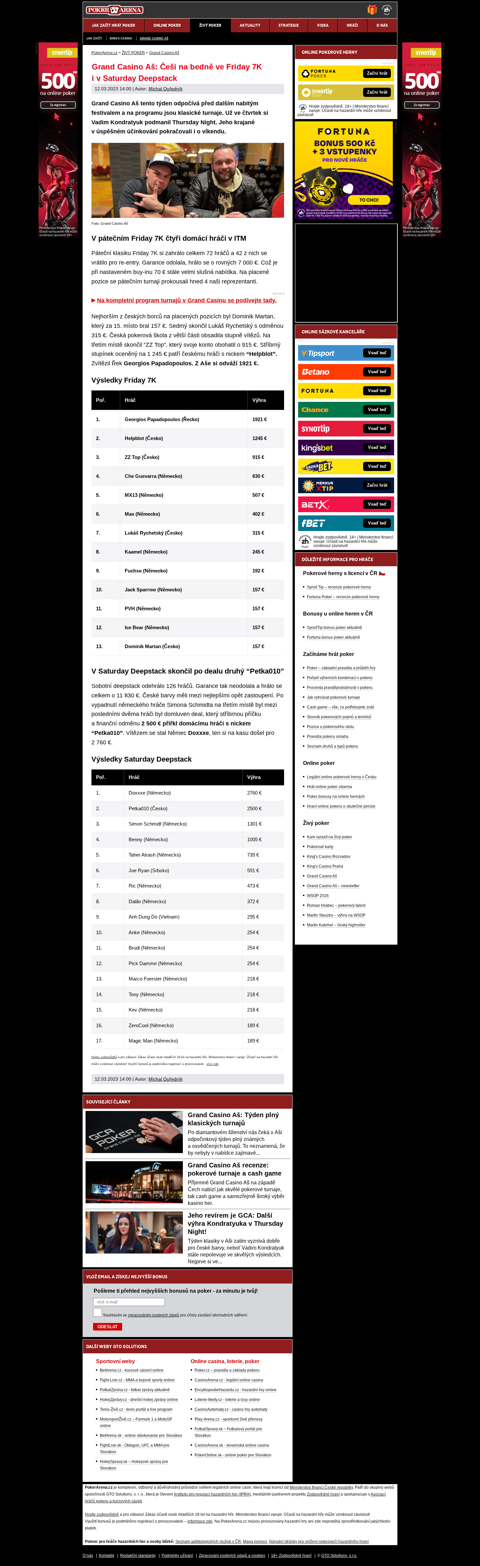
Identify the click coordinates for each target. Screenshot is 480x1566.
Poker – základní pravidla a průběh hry (341, 668)
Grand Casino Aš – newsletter (333, 886)
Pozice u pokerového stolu (330, 726)
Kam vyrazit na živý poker (329, 837)
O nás (88, 1555)
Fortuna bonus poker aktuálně (333, 637)
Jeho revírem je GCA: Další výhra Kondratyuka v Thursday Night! (235, 1223)
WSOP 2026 (318, 895)
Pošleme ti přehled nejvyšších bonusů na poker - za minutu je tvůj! (176, 1291)
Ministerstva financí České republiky (321, 1487)
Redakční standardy (138, 1555)
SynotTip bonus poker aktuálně (334, 627)
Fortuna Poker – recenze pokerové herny (343, 597)
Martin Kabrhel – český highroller (336, 925)
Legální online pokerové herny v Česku (341, 777)
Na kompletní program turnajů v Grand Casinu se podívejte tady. (187, 300)
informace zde (200, 1521)
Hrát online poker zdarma (329, 786)
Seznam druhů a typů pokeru (332, 746)
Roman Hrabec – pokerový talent (336, 905)
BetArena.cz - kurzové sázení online (132, 1370)
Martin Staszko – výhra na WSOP (336, 915)
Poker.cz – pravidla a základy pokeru (227, 1370)
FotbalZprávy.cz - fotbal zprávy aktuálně (135, 1390)
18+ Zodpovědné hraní (291, 1555)
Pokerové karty (320, 846)
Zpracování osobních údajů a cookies (232, 1555)
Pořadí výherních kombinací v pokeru (340, 678)
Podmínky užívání (177, 1555)
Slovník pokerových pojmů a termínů (339, 717)
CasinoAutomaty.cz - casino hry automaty (231, 1409)
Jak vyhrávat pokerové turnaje (333, 697)
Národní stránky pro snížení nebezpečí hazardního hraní (319, 1541)
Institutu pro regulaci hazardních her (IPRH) (212, 1494)
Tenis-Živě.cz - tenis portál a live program (136, 1409)
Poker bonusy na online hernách (336, 796)
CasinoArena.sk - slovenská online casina (232, 1445)
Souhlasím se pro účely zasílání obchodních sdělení (175, 1315)
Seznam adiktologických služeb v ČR (208, 1541)
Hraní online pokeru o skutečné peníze (341, 806)
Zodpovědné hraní (323, 1494)
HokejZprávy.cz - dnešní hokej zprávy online (139, 1399)
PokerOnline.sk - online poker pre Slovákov (233, 1455)
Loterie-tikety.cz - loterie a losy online (227, 1399)
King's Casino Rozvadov (328, 856)
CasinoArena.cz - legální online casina (229, 1380)
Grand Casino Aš (154, 38)
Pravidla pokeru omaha (327, 736)
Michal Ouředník (166, 88)
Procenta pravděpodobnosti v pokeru (340, 687)
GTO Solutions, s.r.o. (339, 1555)
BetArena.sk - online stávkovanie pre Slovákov (141, 1435)
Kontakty (106, 1555)
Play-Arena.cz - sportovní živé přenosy (229, 1419)
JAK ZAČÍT (94, 38)
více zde (212, 1064)
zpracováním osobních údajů (153, 1315)
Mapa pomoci (255, 1541)
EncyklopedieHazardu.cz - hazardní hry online (236, 1390)
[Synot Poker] (421, 236)
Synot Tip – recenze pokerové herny (339, 587)
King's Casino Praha (325, 866)
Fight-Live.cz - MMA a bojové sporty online (137, 1380)
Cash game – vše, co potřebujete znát (340, 707)
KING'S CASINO (121, 38)
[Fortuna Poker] (344, 217)
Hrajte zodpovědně (104, 1057)
